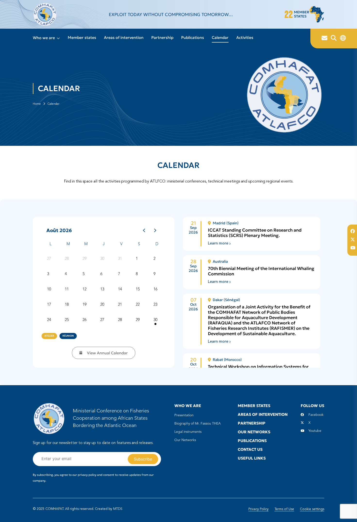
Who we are (44, 37)
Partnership (162, 37)
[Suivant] (155, 230)
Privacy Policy (258, 509)
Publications (192, 37)
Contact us (250, 449)
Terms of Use (284, 509)
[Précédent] (144, 230)
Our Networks (185, 440)
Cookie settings (312, 509)
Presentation (184, 415)
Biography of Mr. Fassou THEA (197, 423)
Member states (82, 37)
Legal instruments (188, 432)
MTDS (117, 509)
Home (37, 104)
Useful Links (252, 458)
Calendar (220, 37)
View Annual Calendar (107, 352)
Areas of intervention (124, 37)
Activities (244, 37)
